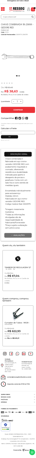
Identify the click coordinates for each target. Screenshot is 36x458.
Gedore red (5, 30)
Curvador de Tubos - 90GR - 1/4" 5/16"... (17, 323)
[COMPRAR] (18, 288)
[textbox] (18, 17)
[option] (18, 56)
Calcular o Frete (9, 128)
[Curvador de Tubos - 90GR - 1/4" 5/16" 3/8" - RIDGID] (18, 315)
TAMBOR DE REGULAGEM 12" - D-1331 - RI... (18, 267)
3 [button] (19, 75)
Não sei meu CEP (5, 140)
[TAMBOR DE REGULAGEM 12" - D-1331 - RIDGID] (18, 259)
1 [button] (16, 75)
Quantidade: (5, 101)
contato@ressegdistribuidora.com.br (19, 377)
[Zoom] (18, 56)
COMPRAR (18, 110)
